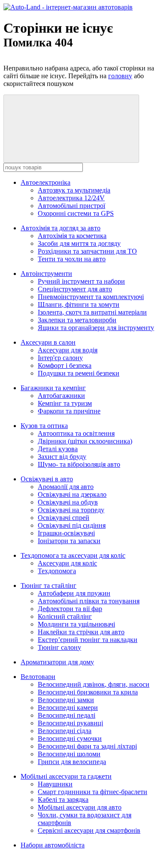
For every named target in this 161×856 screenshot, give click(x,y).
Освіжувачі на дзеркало (72, 494)
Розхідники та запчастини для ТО (87, 251)
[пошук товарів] (71, 129)
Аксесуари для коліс (67, 563)
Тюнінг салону (59, 647)
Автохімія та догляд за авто (60, 228)
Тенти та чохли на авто (72, 259)
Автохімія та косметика (72, 235)
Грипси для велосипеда (72, 761)
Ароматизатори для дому (57, 662)
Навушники (55, 784)
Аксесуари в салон (48, 342)
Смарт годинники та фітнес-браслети (92, 791)
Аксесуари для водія (67, 350)
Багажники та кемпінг (53, 387)
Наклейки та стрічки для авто (81, 632)
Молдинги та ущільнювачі (76, 624)
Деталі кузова (58, 448)
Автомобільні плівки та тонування (89, 601)
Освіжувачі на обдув (68, 502)
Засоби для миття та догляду (79, 243)
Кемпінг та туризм (65, 403)
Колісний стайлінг (65, 616)
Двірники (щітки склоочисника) (85, 441)
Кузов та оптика (44, 425)
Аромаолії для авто (66, 486)
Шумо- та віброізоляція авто (79, 464)
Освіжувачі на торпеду (71, 510)
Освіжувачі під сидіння (72, 525)
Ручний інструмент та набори (81, 281)
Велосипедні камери (68, 707)
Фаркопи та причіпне (69, 411)
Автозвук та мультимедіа (74, 190)
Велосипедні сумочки (70, 738)
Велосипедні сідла (64, 730)
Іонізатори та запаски (69, 540)
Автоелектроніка (45, 182)
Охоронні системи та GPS (76, 213)
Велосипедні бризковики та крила (88, 692)
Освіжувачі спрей (63, 517)
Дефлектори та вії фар (70, 608)
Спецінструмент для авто (75, 289)
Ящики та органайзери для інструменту (96, 327)
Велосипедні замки (66, 699)
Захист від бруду (62, 456)
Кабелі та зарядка (63, 799)
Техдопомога (57, 571)
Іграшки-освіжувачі (66, 533)
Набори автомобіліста (53, 845)
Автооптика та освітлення (76, 433)
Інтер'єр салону (60, 357)
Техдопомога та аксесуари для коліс (73, 555)
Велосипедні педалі (66, 715)
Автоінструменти (46, 273)
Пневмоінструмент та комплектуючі (91, 296)
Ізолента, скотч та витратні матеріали (92, 312)
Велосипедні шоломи (69, 754)
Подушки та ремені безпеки (78, 373)
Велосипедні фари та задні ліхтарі (87, 746)
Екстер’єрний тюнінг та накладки (87, 639)
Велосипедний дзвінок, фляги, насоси (93, 684)
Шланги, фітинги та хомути (78, 304)
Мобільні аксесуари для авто (80, 807)
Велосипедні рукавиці (70, 723)
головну (120, 75)
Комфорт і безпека (64, 365)
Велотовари (38, 676)
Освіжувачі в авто (47, 479)
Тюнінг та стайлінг (48, 585)
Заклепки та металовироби (77, 320)
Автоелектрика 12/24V (71, 198)
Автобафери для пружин (74, 593)
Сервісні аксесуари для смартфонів (89, 830)
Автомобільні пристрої (71, 205)
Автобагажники (61, 395)
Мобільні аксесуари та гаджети (66, 776)
